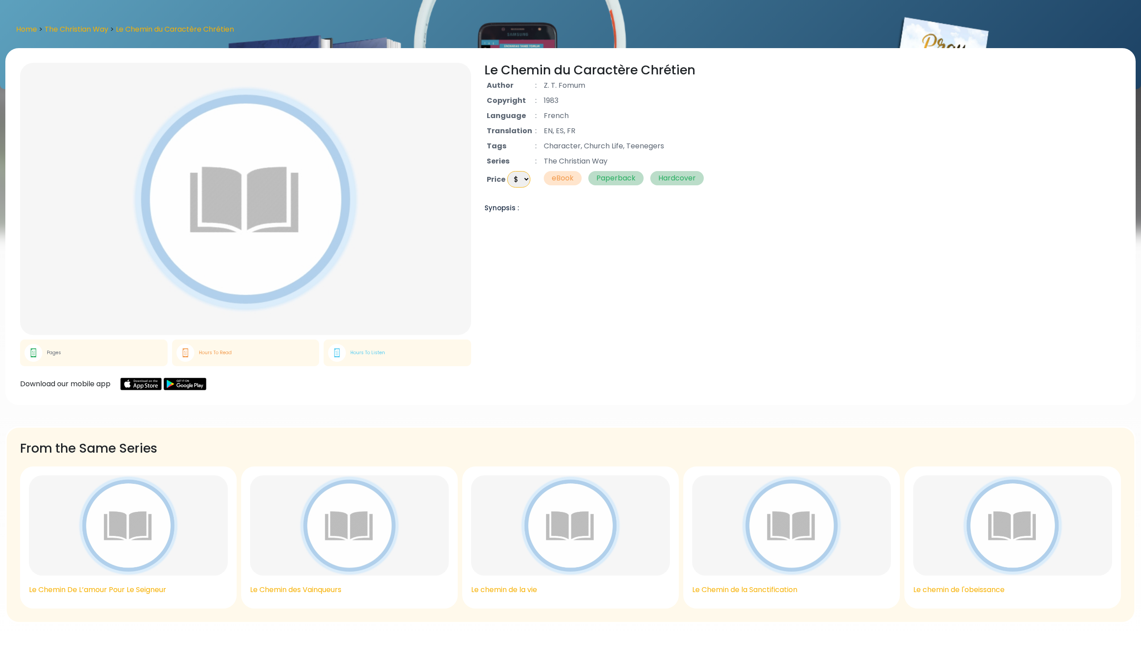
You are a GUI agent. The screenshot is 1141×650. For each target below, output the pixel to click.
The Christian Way (77, 29)
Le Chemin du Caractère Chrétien (175, 29)
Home (26, 29)
